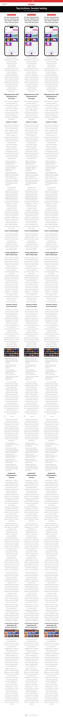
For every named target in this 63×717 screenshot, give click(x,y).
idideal (12, 24)
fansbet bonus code (9, 198)
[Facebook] (30, 1)
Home (25, 10)
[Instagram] (32, 1)
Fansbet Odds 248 (11, 14)
